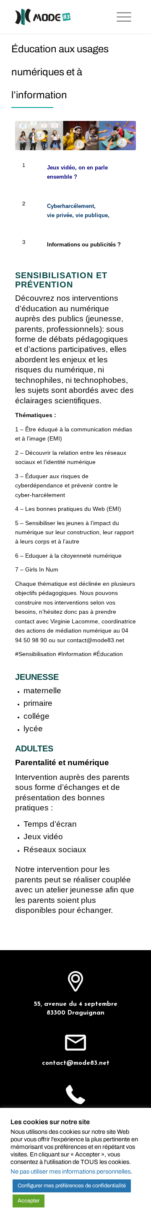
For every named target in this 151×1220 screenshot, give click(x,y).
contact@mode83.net (75, 1063)
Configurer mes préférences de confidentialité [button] (72, 1186)
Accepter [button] (28, 1201)
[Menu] (124, 16)
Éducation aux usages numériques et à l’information (60, 72)
